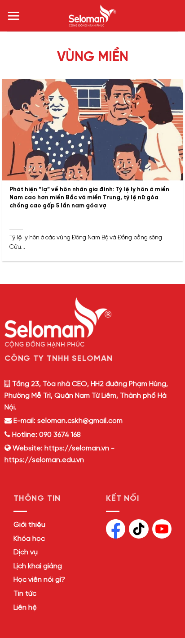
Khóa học (29, 539)
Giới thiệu (29, 525)
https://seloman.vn (76, 448)
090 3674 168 (59, 435)
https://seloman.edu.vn (44, 460)
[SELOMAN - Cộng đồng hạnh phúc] (92, 15)
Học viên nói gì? (39, 580)
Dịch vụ (25, 552)
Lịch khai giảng (37, 566)
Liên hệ (25, 607)
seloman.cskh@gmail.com (80, 421)
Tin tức (24, 594)
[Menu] (13, 15)
